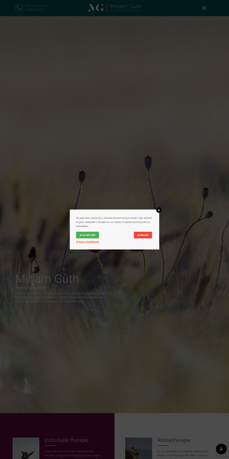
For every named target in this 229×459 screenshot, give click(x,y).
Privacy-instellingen (87, 241)
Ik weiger (142, 235)
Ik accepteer (87, 235)
